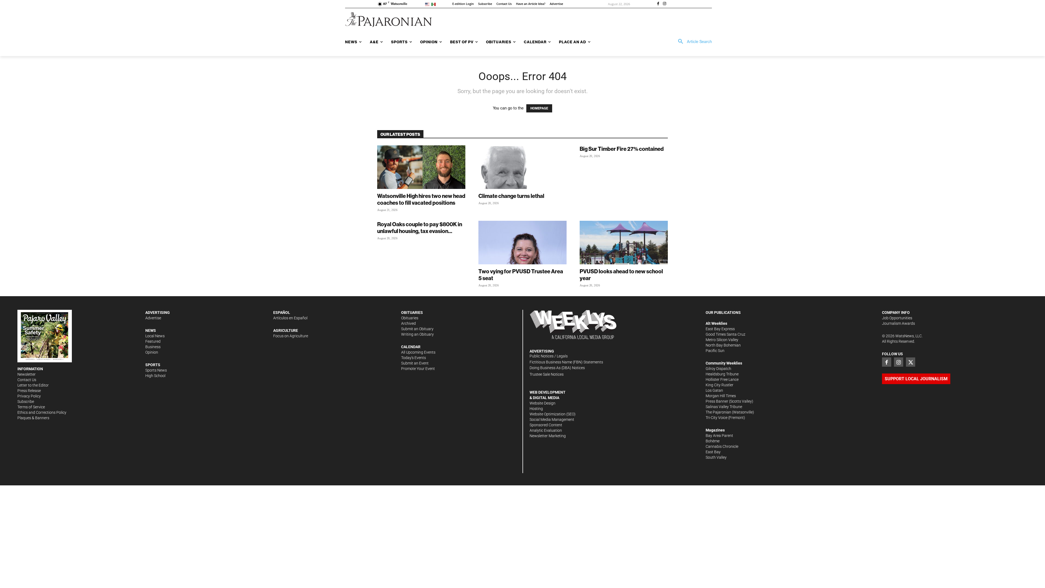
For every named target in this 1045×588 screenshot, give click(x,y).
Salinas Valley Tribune (724, 407)
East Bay (713, 452)
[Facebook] (658, 4)
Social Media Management (552, 419)
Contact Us (26, 380)
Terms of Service (31, 407)
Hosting (536, 408)
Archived (408, 323)
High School (155, 375)
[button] (693, 41)
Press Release (29, 390)
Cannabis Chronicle (722, 446)
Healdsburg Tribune (722, 374)
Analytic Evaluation (546, 430)
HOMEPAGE (539, 108)
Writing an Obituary (417, 334)
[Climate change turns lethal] (522, 167)
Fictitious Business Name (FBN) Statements (566, 362)
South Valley (716, 457)
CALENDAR (410, 347)
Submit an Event (415, 363)
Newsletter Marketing (548, 436)
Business (153, 347)
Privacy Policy (29, 396)
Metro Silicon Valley (722, 340)
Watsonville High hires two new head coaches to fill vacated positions (421, 199)
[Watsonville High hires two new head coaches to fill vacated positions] (421, 167)
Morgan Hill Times (721, 396)
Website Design (542, 403)
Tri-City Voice (716, 417)
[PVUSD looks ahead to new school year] (624, 242)
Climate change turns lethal (511, 195)
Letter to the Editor (33, 385)
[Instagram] (664, 4)
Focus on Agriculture (290, 336)
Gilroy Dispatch (718, 368)
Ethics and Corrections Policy (41, 412)
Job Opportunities (897, 318)
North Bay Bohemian (723, 345)
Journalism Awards (898, 323)
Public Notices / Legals (549, 356)
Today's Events (413, 358)
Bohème (713, 441)
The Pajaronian (718, 412)
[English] (428, 4)
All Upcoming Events (418, 352)
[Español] (434, 4)
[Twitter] (910, 362)
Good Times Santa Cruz (725, 334)
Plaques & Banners (33, 418)
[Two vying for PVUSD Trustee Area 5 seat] (522, 242)
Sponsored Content (546, 425)
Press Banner (717, 401)
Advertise (153, 318)
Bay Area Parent (719, 435)
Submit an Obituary (417, 329)
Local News (155, 336)
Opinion (151, 352)
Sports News (156, 370)
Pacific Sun (715, 350)
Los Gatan (714, 390)
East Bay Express (720, 329)
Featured (153, 341)
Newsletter (26, 374)
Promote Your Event (418, 368)
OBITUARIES (412, 312)
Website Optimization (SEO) (553, 414)
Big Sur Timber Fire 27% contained (622, 148)
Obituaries (409, 318)
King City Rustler (719, 385)
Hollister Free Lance (722, 379)
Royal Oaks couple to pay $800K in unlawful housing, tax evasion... (419, 227)
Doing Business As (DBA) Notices (557, 368)
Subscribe (25, 401)
